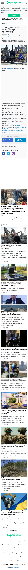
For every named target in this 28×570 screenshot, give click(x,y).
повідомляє (10, 68)
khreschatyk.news (16, 567)
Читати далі (13, 530)
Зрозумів (14, 15)
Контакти (22, 564)
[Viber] (13, 153)
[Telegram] (8, 153)
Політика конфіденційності (10, 564)
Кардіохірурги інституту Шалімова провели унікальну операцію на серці (12, 19)
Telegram (21, 140)
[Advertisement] (14, 86)
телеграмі (17, 125)
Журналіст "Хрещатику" (9, 146)
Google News (8, 140)
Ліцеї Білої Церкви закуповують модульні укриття (14, 22)
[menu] (2, 3)
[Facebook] (3, 153)
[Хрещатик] (14, 2)
